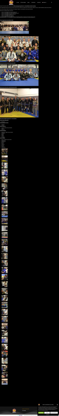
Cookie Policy (47, 414)
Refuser (47, 412)
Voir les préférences (54, 412)
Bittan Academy (23, 2)
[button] (57, 404)
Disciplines (33, 2)
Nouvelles (39, 2)
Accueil (18, 2)
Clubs (28, 2)
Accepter (41, 412)
